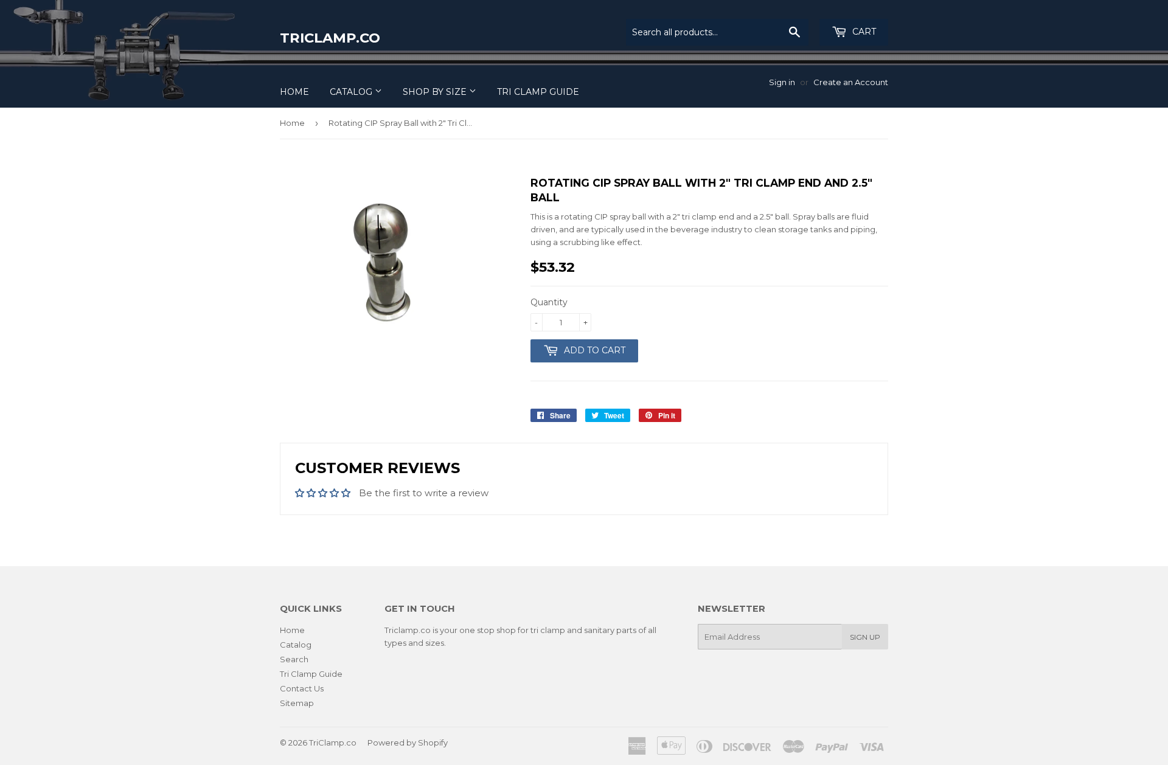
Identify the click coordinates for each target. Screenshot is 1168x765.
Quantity (549, 302)
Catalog (352, 91)
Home (294, 91)
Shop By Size (436, 91)
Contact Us (302, 688)
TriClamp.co (330, 37)
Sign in (782, 82)
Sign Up (865, 637)
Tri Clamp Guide (538, 91)
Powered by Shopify (407, 742)
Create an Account (850, 82)
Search (294, 659)
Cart (863, 31)
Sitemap (297, 703)
